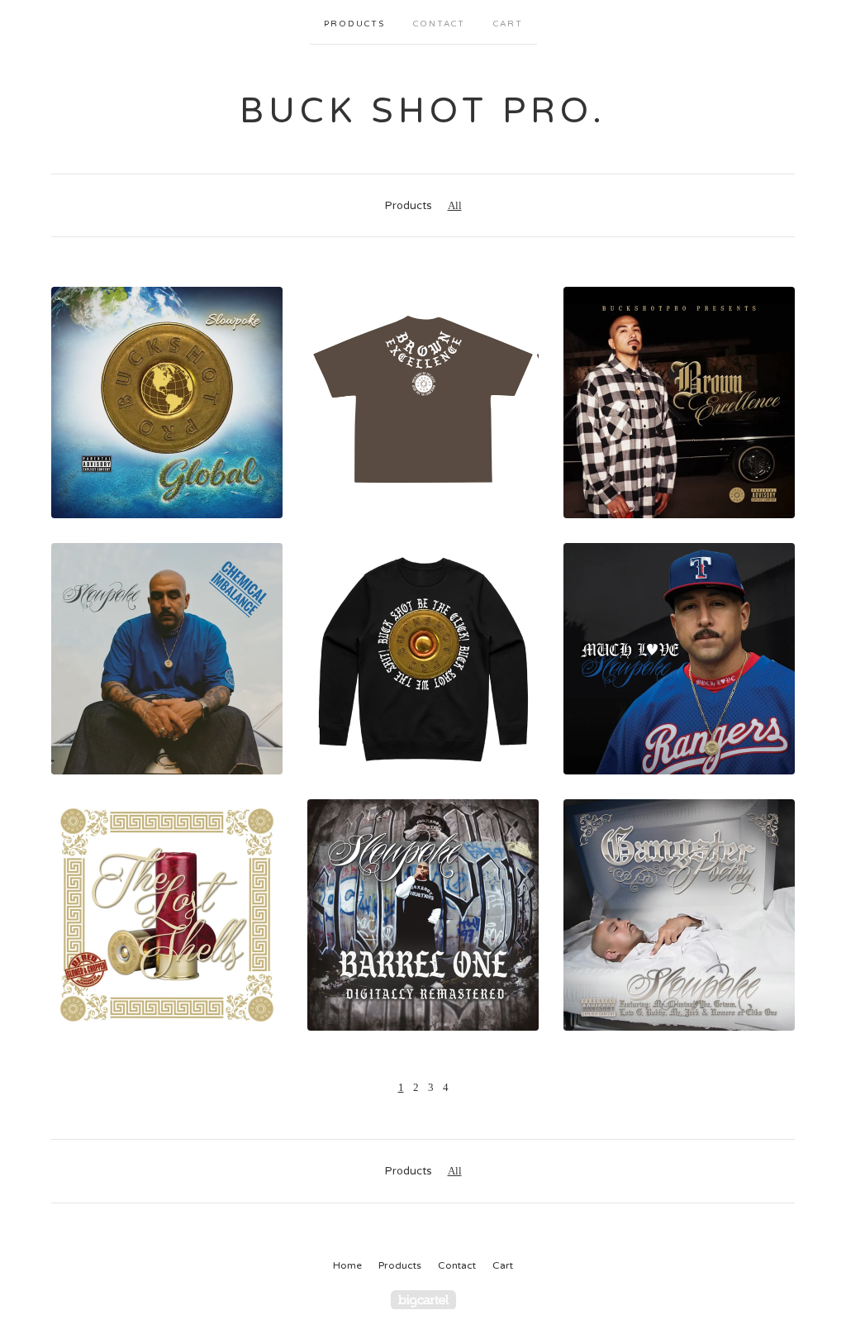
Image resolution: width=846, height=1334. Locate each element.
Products (354, 24)
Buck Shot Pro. (423, 111)
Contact (439, 24)
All (455, 205)
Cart (508, 24)
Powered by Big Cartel (423, 1299)
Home (347, 1265)
